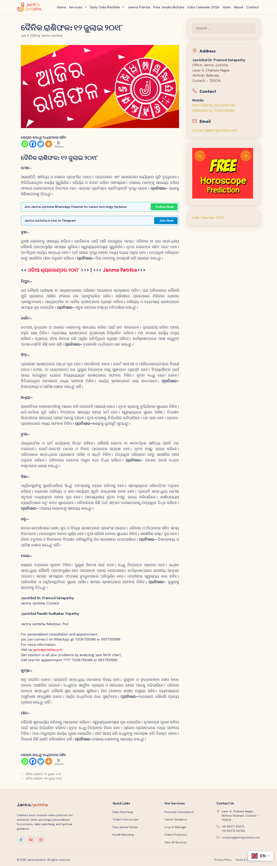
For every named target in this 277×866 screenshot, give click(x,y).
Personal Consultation (179, 812)
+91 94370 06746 (233, 831)
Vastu (226, 7)
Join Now (166, 220)
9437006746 (224, 105)
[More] (48, 143)
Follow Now (165, 207)
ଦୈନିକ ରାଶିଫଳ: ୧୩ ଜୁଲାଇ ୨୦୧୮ (43, 778)
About (238, 7)
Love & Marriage (175, 827)
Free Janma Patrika (125, 827)
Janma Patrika (139, 7)
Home (61, 7)
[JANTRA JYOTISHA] (30, 7)
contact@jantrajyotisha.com (214, 130)
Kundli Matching (123, 834)
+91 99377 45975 (233, 826)
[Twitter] (40, 143)
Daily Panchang (123, 812)
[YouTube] (31, 840)
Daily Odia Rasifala (105, 7)
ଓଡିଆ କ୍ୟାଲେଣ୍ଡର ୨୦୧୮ (53, 270)
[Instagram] (41, 840)
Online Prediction (175, 834)
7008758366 (224, 110)
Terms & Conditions (248, 860)
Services (75, 7)
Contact (252, 7)
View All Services (175, 842)
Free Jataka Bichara (168, 7)
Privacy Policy (223, 860)
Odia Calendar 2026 (203, 7)
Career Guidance (175, 819)
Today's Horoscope (125, 819)
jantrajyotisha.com (47, 649)
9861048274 (202, 110)
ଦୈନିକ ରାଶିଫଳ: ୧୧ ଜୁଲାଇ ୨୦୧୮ (43, 774)
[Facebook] (32, 143)
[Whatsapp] (24, 143)
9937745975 (202, 105)
